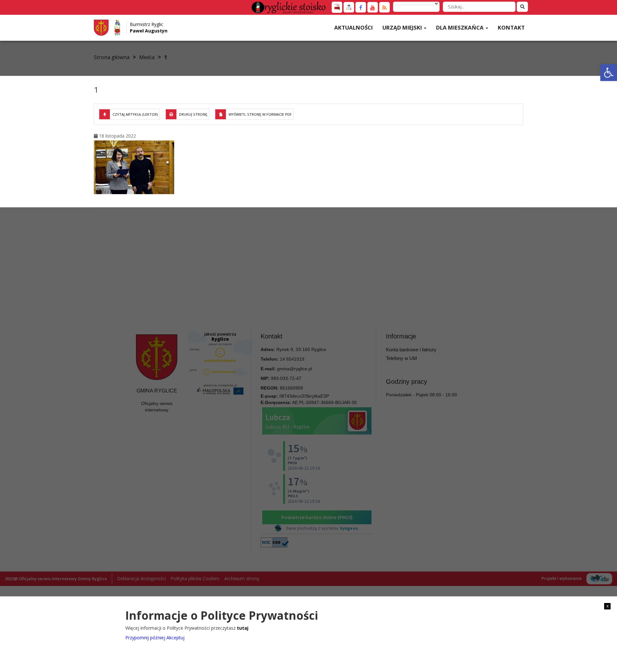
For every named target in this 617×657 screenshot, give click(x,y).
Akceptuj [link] (175, 637)
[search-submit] (522, 7)
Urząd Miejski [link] (402, 27)
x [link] (607, 606)
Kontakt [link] (511, 27)
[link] (608, 72)
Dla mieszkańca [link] (460, 27)
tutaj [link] (242, 628)
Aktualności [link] (353, 27)
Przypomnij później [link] (145, 637)
